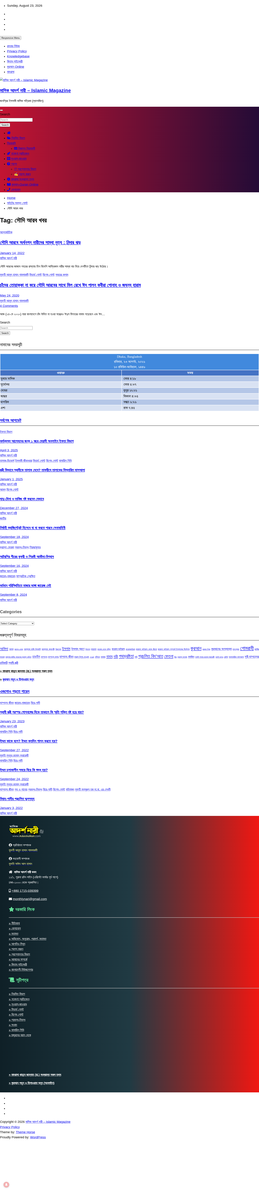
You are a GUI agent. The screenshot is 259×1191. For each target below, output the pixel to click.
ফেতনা (168, 656)
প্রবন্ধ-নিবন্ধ (22, 547)
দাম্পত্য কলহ (53, 656)
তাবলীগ (36, 656)
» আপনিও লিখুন (17, 944)
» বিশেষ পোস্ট (16, 1014)
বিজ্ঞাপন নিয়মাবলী (26, 148)
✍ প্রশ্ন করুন (22, 174)
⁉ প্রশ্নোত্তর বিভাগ (25, 169)
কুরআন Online (15, 67)
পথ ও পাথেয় (21, 789)
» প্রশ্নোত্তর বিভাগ (19, 954)
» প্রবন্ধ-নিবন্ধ (17, 1020)
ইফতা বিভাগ (6, 432)
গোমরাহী (247, 648)
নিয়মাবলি (11, 143)
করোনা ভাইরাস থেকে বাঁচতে (146, 649)
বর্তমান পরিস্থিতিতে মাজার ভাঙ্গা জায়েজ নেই (25, 585)
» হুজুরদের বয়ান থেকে (20, 1035)
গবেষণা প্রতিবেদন (19, 153)
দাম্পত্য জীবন (66, 656)
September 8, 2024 (13, 594)
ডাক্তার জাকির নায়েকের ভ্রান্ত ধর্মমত (18, 657)
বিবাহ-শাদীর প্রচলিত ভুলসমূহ (17, 799)
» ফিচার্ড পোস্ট (16, 1009)
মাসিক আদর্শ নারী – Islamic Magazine (35, 90)
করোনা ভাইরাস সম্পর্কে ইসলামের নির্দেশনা (173, 649)
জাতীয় (3, 518)
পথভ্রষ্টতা (126, 656)
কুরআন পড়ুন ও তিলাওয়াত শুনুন (18, 679)
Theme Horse (25, 1132)
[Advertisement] (105, 1164)
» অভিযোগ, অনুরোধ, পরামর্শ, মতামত (27, 939)
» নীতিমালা (14, 923)
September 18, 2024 (14, 537)
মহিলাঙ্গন (70, 789)
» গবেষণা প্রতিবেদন (19, 999)
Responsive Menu (10, 38)
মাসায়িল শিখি (65, 460)
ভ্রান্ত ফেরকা (7, 547)
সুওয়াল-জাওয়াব (18, 158)
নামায (109, 656)
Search (5, 114)
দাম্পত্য (44, 656)
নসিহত (97, 657)
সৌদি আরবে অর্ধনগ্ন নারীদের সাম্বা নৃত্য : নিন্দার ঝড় (40, 242)
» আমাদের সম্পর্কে (18, 959)
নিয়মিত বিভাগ (18, 138)
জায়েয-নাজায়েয (7, 576)
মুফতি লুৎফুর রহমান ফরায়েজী (205, 657)
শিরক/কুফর (35, 547)
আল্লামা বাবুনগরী (48, 649)
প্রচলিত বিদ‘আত (150, 656)
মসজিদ (191, 656)
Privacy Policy (17, 51)
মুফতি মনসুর (219, 657)
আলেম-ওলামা (18, 649)
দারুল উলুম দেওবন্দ (81, 656)
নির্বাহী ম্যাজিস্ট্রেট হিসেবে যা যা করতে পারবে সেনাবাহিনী (32, 528)
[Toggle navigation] (1, 110)
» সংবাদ (13, 1025)
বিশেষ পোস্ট (49, 274)
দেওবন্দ (92, 657)
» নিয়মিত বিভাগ (17, 994)
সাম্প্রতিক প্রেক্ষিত (25, 576)
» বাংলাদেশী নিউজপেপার (21, 969)
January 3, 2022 (11, 808)
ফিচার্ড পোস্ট (35, 274)
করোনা (93, 649)
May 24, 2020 (9, 295)
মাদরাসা (10, 72)
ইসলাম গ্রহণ (78, 649)
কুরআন (195, 648)
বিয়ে (175, 657)
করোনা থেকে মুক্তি (104, 649)
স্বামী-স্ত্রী (13, 663)
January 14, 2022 (12, 253)
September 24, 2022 (14, 779)
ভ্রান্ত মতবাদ (182, 657)
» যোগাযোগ (15, 928)
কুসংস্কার (236, 649)
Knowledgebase (18, 56)
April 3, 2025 (9, 450)
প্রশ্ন (13, 164)
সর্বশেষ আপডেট (10, 420)
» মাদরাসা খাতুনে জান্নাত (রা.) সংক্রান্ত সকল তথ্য (26, 671)
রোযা (226, 656)
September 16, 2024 (14, 566)
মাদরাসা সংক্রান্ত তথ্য (22, 179)
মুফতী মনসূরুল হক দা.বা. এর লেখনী (92, 789)
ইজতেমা (58, 649)
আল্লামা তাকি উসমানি (32, 649)
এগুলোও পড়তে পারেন (14, 691)
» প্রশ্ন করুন (16, 949)
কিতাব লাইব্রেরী (15, 61)
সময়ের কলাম (62, 274)
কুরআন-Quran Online (24, 184)
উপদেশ (87, 649)
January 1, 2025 (11, 479)
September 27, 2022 (14, 750)
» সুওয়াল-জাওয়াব (18, 1004)
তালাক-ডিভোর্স (7, 460)
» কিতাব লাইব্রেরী (18, 964)
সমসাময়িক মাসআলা (236, 657)
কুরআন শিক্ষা (206, 649)
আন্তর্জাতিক (6, 232)
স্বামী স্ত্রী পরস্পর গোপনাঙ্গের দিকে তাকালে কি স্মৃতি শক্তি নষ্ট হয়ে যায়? (42, 712)
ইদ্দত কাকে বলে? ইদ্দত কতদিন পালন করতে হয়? (28, 741)
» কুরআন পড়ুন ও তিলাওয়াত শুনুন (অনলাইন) (31, 1083)
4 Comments (9, 306)
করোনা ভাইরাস (118, 649)
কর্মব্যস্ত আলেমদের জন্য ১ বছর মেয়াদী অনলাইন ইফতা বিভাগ (37, 441)
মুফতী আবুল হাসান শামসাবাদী (14, 274)
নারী (115, 656)
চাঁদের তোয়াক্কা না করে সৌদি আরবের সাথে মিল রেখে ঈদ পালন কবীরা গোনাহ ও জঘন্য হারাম (70, 285)
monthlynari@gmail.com (30, 899)
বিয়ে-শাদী (35, 703)
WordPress (38, 1137)
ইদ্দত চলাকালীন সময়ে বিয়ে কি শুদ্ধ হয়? (24, 770)
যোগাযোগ (15, 189)
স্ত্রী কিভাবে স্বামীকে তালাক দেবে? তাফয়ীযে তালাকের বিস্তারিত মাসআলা (42, 470)
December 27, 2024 (14, 508)
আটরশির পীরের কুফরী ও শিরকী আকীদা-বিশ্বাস (27, 557)
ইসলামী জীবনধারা (23, 460)
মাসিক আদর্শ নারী (8, 258)
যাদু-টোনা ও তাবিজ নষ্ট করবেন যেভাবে (22, 499)
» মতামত (13, 933)
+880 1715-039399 (25, 891)
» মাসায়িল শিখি (16, 1030)
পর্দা (136, 656)
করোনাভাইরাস (130, 649)
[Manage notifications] (6, 1184)
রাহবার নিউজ (13, 46)
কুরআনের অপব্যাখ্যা (221, 649)
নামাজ (103, 656)
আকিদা (4, 649)
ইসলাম (66, 648)
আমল (3, 489)
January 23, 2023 (12, 721)
